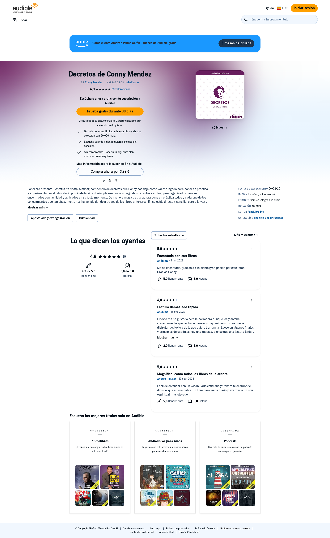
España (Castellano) (189, 532)
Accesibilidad (166, 532)
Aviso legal (156, 528)
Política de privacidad (178, 528)
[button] (103, 180)
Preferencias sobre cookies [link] (235, 528)
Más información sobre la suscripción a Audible (109, 164)
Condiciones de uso (134, 528)
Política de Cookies (205, 528)
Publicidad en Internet (142, 532)
